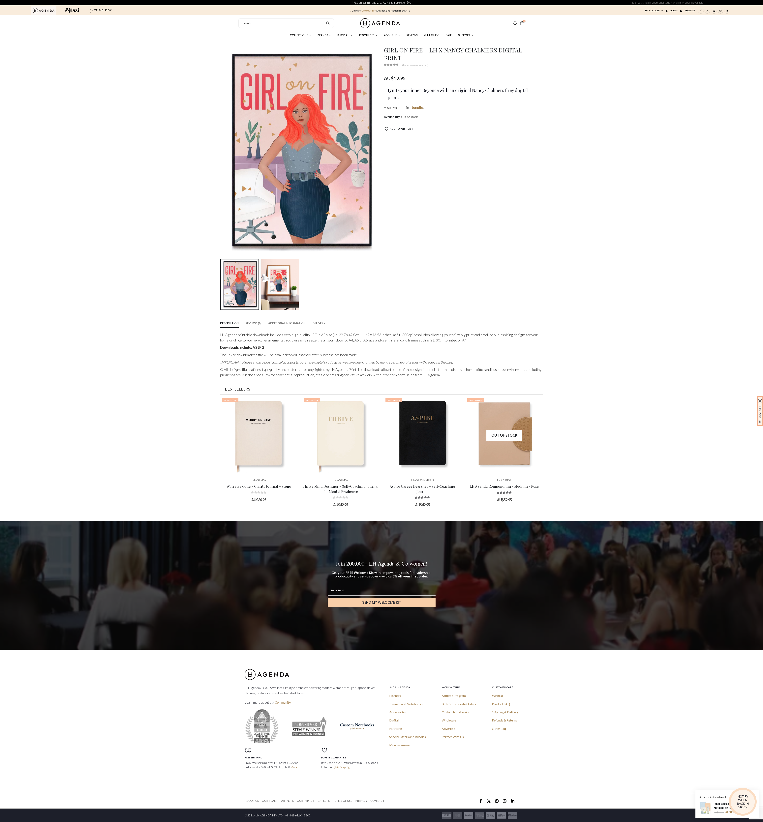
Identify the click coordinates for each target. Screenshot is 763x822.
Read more (425, 469)
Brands (323, 35)
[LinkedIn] (727, 10)
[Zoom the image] (43, 10)
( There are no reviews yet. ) (414, 65)
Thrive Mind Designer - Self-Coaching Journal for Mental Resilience (259, 489)
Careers (324, 800)
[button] (221, 152)
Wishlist (497, 695)
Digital (394, 720)
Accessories (397, 712)
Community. (283, 702)
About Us (390, 35)
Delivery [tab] (319, 323)
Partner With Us (453, 737)
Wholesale (449, 720)
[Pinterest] (714, 10)
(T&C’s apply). (342, 767)
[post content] (258, 435)
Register (690, 10)
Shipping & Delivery (505, 712)
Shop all (343, 35)
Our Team (269, 800)
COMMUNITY (368, 10)
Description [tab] (229, 323)
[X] (707, 10)
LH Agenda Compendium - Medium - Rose (422, 486)
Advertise (448, 728)
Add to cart (262, 469)
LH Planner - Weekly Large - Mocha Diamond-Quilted (504, 491)
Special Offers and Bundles (407, 737)
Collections (299, 35)
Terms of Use (342, 800)
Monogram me (399, 745)
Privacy (361, 800)
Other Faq (499, 728)
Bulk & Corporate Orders (459, 704)
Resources (367, 35)
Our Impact (306, 800)
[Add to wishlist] (291, 402)
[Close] (760, 400)
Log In (674, 10)
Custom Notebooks (455, 712)
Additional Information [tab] (287, 323)
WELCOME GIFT (760, 414)
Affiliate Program (454, 695)
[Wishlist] (515, 23)
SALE (449, 35)
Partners (287, 800)
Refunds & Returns (504, 720)
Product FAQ (501, 704)
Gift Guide (431, 35)
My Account (652, 10)
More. (294, 767)
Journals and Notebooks (406, 704)
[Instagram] (720, 10)
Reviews (412, 35)
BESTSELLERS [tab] (237, 389)
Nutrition (395, 728)
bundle (417, 107)
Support (464, 35)
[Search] (328, 23)
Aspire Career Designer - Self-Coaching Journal (340, 489)
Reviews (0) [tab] (253, 323)
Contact (377, 800)
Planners (395, 695)
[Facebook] (701, 10)
